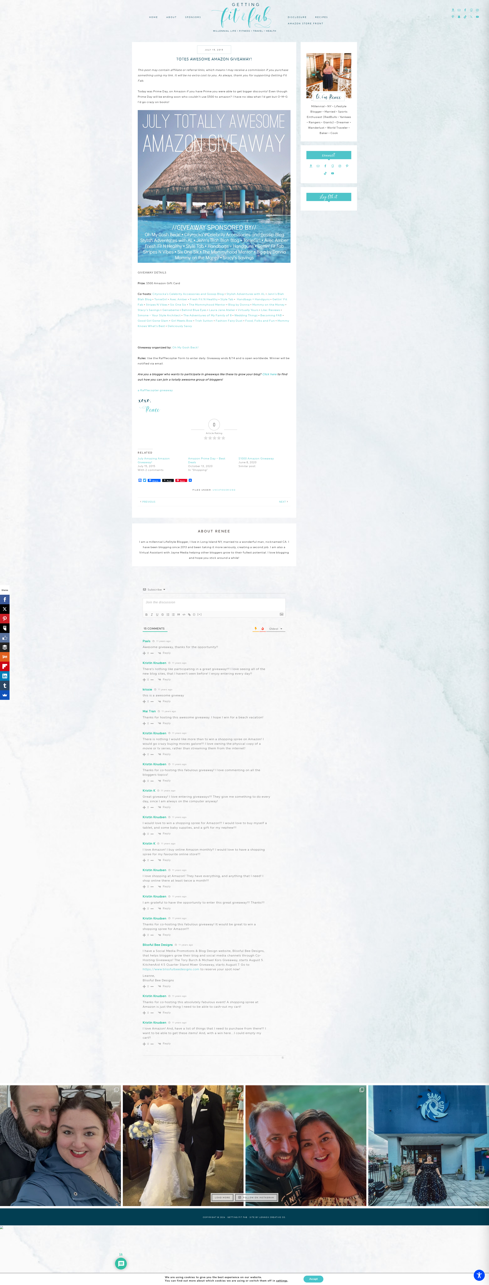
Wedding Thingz (246, 315)
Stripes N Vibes (157, 304)
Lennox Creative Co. (272, 1217)
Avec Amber (178, 299)
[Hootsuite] (5, 628)
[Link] (189, 614)
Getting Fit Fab (244, 16)
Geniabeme (170, 310)
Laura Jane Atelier (222, 310)
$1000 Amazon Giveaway (256, 458)
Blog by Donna (239, 304)
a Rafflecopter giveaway (155, 390)
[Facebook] (5, 599)
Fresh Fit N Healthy (204, 299)
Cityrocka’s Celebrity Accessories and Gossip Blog (188, 293)
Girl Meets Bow (182, 320)
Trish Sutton (204, 320)
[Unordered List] (173, 614)
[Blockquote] (178, 614)
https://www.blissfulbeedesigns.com (171, 969)
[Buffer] (5, 647)
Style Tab (226, 299)
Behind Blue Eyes (194, 310)
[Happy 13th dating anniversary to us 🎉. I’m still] (60, 1145)
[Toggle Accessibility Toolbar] (479, 1275)
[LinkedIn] (5, 676)
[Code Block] (184, 614)
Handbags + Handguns (253, 299)
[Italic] (152, 614)
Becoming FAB (271, 315)
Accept (313, 1279)
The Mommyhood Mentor (207, 304)
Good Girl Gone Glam (153, 320)
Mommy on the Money (268, 304)
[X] (5, 609)
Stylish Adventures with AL (246, 293)
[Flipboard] (5, 666)
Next (282, 502)
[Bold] (146, 614)
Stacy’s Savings (149, 310)
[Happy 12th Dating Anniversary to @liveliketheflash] (305, 1145)
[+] (200, 614)
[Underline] (157, 614)
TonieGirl (160, 299)
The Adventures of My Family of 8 (207, 315)
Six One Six (178, 304)
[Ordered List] (168, 614)
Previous (148, 502)
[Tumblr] (5, 685)
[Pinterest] (5, 618)
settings (281, 1281)
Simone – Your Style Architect (159, 315)
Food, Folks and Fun (260, 320)
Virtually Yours (248, 310)
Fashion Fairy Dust (229, 320)
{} (194, 614)
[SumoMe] (5, 695)
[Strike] (162, 614)
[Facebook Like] (5, 637)
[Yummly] (5, 657)
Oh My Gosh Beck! (185, 347)
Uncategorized (224, 490)
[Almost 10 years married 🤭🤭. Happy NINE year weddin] (183, 1145)
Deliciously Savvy (180, 326)
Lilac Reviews (270, 310)
